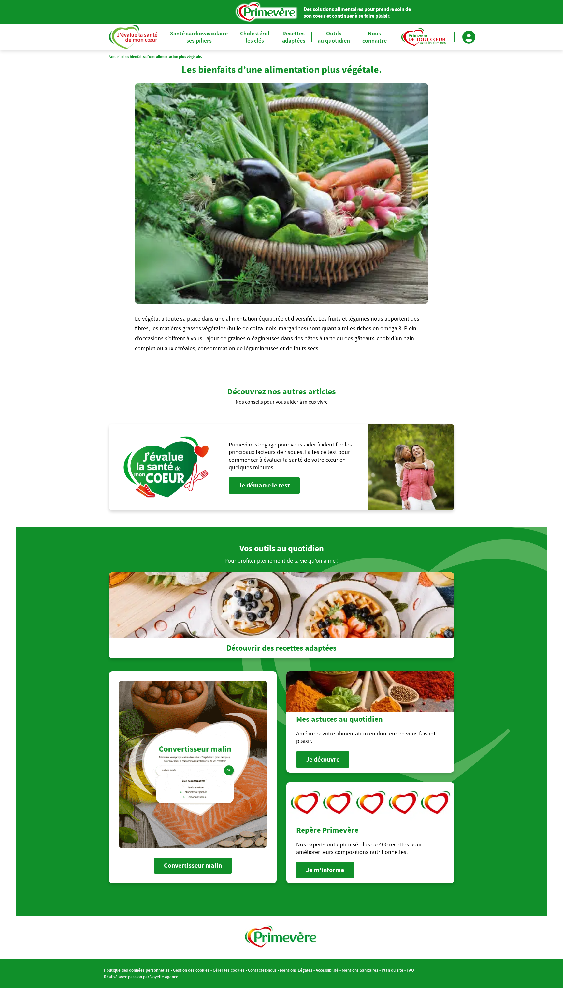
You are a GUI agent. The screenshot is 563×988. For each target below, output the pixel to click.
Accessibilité (327, 970)
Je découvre (322, 759)
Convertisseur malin (193, 865)
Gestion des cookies (191, 970)
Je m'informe (325, 870)
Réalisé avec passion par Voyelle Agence (141, 977)
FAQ (410, 970)
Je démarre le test (264, 485)
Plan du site (392, 970)
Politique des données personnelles (137, 970)
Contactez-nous (262, 970)
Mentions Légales (296, 970)
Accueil (115, 56)
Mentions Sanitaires (360, 970)
